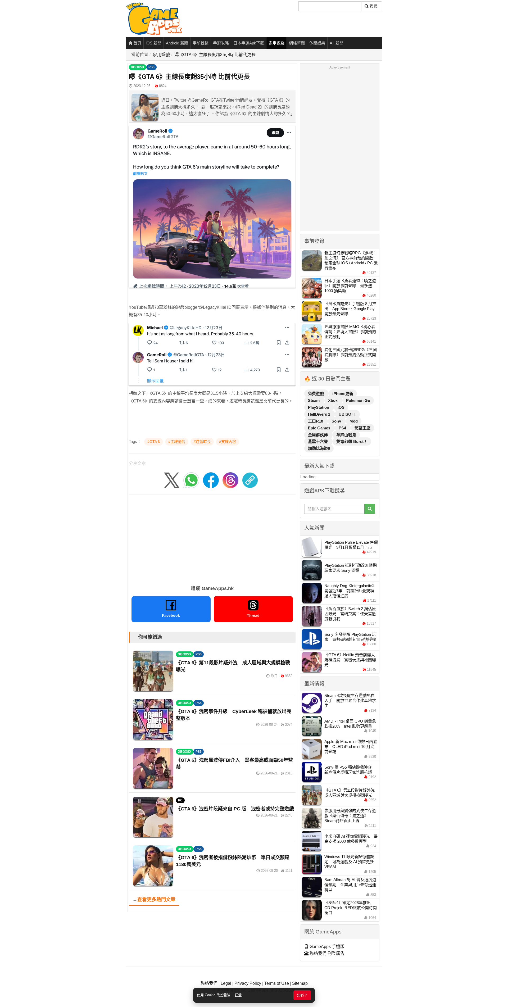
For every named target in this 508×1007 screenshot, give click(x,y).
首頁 (136, 43)
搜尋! (374, 6)
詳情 (238, 995)
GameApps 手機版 (326, 946)
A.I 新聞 (336, 43)
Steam (314, 400)
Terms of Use (276, 983)
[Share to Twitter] (172, 480)
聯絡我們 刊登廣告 (326, 953)
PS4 (343, 428)
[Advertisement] (212, 538)
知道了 (302, 995)
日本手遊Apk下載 (248, 43)
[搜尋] (369, 509)
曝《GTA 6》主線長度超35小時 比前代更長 (215, 54)
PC (180, 800)
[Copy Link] (250, 480)
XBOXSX (137, 67)
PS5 (151, 67)
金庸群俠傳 (318, 435)
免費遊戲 (316, 393)
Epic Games (319, 428)
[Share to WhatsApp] (191, 480)
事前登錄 (200, 43)
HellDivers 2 (319, 414)
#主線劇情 (176, 441)
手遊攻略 (221, 43)
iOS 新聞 (153, 43)
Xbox (333, 400)
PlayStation (319, 407)
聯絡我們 (209, 983)
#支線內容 (227, 441)
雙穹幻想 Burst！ (352, 441)
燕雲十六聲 (318, 441)
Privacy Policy (247, 983)
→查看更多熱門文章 (154, 899)
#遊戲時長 (202, 441)
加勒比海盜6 (319, 448)
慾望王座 (362, 428)
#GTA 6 (153, 441)
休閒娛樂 (317, 43)
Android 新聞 (177, 43)
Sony (337, 421)
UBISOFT (347, 414)
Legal (226, 983)
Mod (354, 421)
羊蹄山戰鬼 (346, 435)
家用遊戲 (276, 43)
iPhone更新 (342, 393)
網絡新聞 (297, 43)
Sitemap (300, 983)
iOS (341, 407)
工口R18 (316, 421)
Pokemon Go (358, 400)
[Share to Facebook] (211, 480)
